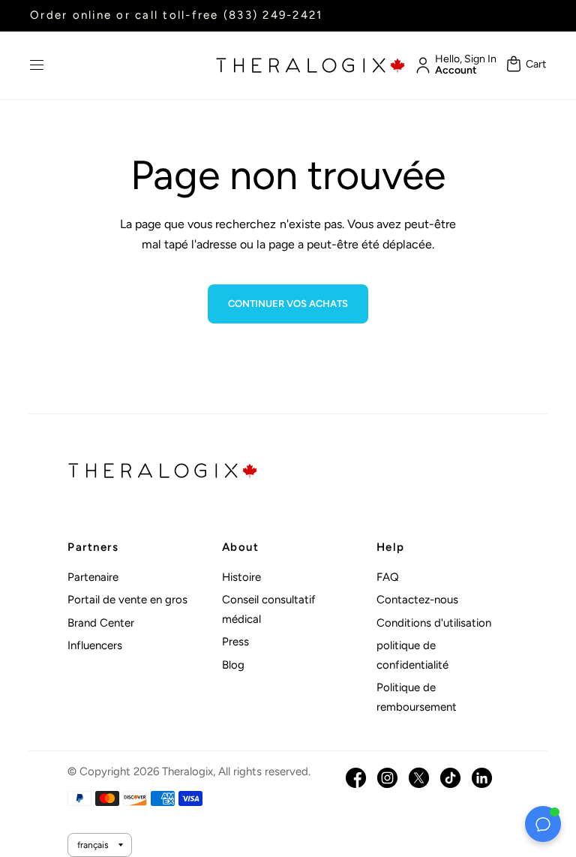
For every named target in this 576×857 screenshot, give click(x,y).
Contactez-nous (417, 599)
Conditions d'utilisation (433, 623)
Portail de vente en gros (128, 599)
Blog (233, 665)
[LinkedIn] (481, 777)
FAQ (387, 577)
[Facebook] (355, 777)
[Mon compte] (420, 65)
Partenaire (93, 577)
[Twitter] (419, 777)
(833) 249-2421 (273, 15)
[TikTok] (450, 777)
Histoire (241, 577)
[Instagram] (387, 777)
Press (235, 641)
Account (456, 70)
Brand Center (101, 623)
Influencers (95, 645)
